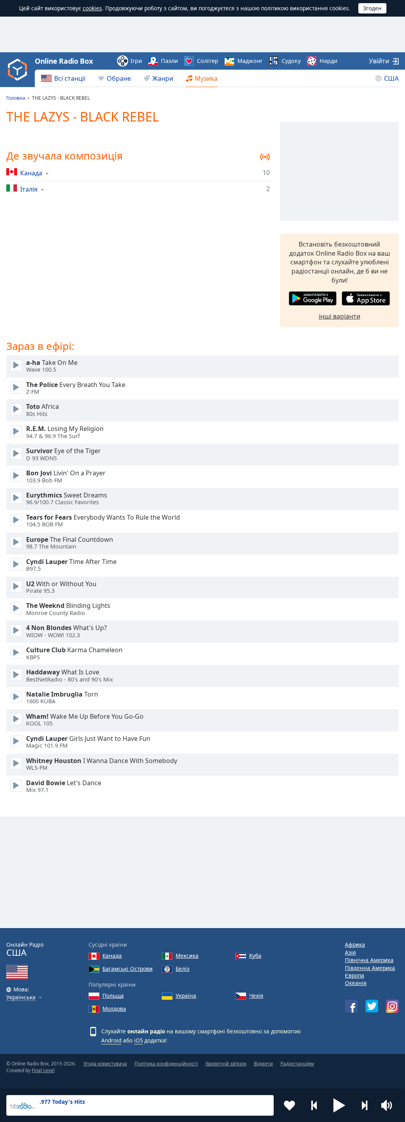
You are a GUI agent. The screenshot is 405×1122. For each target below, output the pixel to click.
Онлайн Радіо (25, 949)
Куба (255, 955)
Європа (354, 975)
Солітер (207, 61)
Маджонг (250, 61)
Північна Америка (369, 960)
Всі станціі (69, 78)
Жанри (162, 78)
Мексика (187, 955)
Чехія (256, 995)
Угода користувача (105, 1063)
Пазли (169, 61)
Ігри (136, 61)
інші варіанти (339, 316)
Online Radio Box (64, 61)
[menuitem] (63, 78)
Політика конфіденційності (166, 1063)
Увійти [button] (379, 61)
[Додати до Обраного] (289, 1105)
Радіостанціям (297, 1063)
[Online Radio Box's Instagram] (392, 1006)
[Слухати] (16, 365)
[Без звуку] (389, 1105)
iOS (138, 1040)
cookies (92, 8)
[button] (339, 1105)
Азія (350, 952)
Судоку (291, 61)
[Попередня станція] (314, 1105)
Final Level (43, 1070)
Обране (119, 78)
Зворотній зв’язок (225, 1063)
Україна (186, 995)
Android (111, 1040)
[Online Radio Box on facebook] (351, 1006)
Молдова (114, 1008)
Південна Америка (370, 968)
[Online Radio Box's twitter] (371, 1006)
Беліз (182, 968)
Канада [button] (31, 173)
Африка (355, 944)
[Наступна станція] (364, 1105)
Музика (206, 78)
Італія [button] (29, 189)
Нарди (328, 61)
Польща (113, 995)
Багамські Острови (127, 968)
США (391, 78)
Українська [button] (21, 997)
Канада (112, 955)
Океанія (356, 983)
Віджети (263, 1063)
